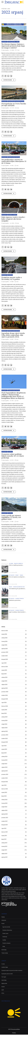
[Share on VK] (11, 76)
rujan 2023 (3, 745)
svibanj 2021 (4, 842)
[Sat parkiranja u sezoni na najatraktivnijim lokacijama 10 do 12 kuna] (14, 148)
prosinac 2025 (4, 652)
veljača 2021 (4, 853)
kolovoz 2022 (4, 788)
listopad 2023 (4, 742)
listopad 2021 (4, 824)
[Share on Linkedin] (8, 76)
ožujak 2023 (4, 763)
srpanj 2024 (4, 709)
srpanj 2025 (4, 670)
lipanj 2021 (4, 839)
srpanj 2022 (4, 792)
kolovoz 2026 (4, 630)
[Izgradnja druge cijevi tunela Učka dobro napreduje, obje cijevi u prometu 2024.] (14, 322)
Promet (9, 41)
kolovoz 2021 (4, 832)
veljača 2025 (4, 684)
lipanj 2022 (4, 796)
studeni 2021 (4, 821)
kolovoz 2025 (4, 666)
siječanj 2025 (4, 688)
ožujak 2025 (4, 681)
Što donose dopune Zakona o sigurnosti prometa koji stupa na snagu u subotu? (13, 46)
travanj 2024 (4, 720)
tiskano (21, 575)
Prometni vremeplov (18, 563)
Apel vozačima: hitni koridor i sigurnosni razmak (17, 612)
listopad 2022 (4, 781)
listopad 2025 (4, 659)
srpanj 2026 (4, 634)
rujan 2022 (3, 785)
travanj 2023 (4, 760)
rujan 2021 (3, 828)
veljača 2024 (4, 727)
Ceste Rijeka (3, 980)
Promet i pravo (15, 41)
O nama (3, 964)
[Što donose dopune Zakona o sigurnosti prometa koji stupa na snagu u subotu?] (14, 33)
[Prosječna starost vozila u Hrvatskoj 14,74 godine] (14, 265)
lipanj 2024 (4, 713)
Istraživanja (4, 936)
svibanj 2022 (4, 799)
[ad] (14, 1012)
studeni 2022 (4, 778)
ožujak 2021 (4, 850)
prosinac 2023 (4, 734)
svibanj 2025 (4, 677)
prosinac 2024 (4, 691)
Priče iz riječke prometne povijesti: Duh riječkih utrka (16, 565)
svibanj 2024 (4, 716)
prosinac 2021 (4, 817)
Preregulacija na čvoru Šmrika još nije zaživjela (13, 104)
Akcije (3, 946)
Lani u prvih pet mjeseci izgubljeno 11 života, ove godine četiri (11, 517)
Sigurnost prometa (12, 214)
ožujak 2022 (4, 806)
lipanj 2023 (4, 752)
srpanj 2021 (4, 835)
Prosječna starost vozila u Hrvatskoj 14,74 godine (11, 278)
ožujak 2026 (4, 645)
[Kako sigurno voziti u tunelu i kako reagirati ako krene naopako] (14, 206)
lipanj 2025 (4, 673)
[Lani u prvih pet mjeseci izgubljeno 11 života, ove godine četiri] (14, 504)
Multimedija (3, 949)
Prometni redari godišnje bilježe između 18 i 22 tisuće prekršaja (12, 456)
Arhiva (2, 993)
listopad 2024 (4, 699)
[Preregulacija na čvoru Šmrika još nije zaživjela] (14, 92)
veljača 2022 (4, 810)
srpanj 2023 (4, 749)
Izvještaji (10, 451)
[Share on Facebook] (2, 76)
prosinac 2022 (4, 774)
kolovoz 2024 (4, 706)
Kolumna (11, 563)
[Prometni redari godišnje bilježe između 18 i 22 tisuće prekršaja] (14, 443)
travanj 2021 (4, 846)
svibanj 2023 (4, 756)
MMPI (2, 989)
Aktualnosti (4, 41)
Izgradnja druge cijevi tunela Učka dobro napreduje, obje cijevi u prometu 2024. (13, 335)
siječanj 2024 (4, 731)
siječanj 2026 (4, 648)
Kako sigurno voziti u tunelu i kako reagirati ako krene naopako (13, 219)
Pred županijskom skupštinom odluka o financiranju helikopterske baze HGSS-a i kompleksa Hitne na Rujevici (13, 395)
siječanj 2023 (4, 770)
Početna (3, 8)
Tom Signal (3, 976)
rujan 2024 (3, 702)
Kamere (3, 986)
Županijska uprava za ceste (7, 973)
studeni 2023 (4, 738)
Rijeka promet (4, 983)
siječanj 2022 (4, 814)
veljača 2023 (4, 767)
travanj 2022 (4, 803)
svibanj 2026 (4, 637)
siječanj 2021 (4, 857)
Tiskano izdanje (4, 953)
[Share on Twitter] (5, 76)
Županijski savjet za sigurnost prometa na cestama (11, 970)
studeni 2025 (4, 655)
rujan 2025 (3, 663)
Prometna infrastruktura (18, 101)
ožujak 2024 (4, 724)
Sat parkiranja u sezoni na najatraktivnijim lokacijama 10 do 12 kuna (13, 161)
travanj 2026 (4, 641)
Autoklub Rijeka (4, 967)
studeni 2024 (4, 695)
